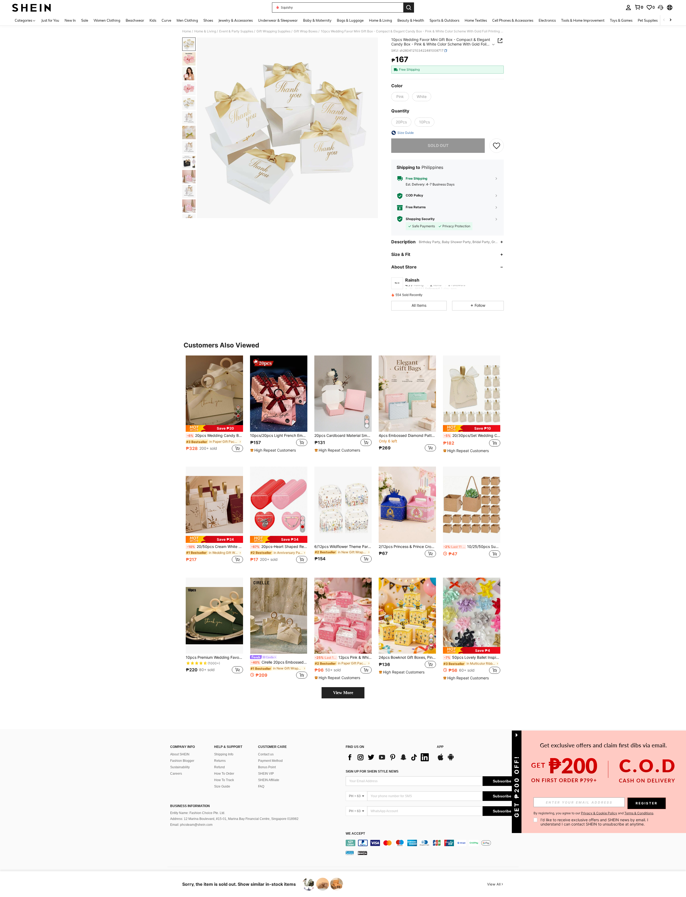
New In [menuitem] (70, 20)
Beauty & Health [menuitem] (410, 20)
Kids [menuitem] (153, 20)
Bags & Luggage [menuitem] (350, 20)
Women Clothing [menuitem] (107, 20)
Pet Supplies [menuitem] (648, 20)
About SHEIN (179, 754)
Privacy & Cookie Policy (599, 813)
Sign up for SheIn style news (372, 771)
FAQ (261, 786)
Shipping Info (223, 754)
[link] (638, 7)
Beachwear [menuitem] (135, 20)
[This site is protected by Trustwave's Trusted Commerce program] (350, 852)
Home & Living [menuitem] (380, 20)
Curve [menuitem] (166, 20)
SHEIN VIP (266, 773)
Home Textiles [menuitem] (476, 20)
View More (343, 692)
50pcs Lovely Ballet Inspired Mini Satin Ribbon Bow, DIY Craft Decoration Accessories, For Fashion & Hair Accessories (472, 657)
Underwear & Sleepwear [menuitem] (278, 20)
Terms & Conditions (638, 813)
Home (186, 31)
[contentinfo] (433, 843)
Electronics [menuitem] (547, 20)
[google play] (450, 760)
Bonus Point (267, 767)
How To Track (224, 780)
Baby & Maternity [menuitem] (317, 20)
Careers (176, 773)
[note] (214, 428)
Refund (219, 767)
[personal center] (628, 7)
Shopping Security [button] (420, 219)
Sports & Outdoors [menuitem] (444, 20)
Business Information (190, 806)
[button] (660, 7)
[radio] (400, 96)
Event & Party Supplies (236, 31)
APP (440, 747)
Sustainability (180, 767)
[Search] (408, 7)
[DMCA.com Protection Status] (362, 852)
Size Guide (222, 786)
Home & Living (205, 31)
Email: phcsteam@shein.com (191, 825)
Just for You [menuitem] (50, 20)
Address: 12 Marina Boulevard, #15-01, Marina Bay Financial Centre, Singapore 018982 (234, 819)
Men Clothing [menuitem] (187, 20)
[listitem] (214, 406)
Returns (220, 761)
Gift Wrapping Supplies (273, 31)
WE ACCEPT (355, 833)
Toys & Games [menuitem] (621, 20)
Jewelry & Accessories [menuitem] (235, 20)
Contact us (266, 754)
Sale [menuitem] (84, 20)
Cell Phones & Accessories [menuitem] (512, 20)
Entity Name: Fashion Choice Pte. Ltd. (197, 813)
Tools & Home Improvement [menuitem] (583, 20)
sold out (438, 145)
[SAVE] (496, 145)
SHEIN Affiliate (268, 780)
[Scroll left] (664, 20)
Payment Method (270, 761)
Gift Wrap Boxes (306, 31)
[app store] (440, 760)
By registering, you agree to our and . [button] (594, 813)
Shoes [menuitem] (208, 20)
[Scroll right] (670, 20)
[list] (388, 757)
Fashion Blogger (182, 761)
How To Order (224, 773)
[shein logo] (31, 7)
